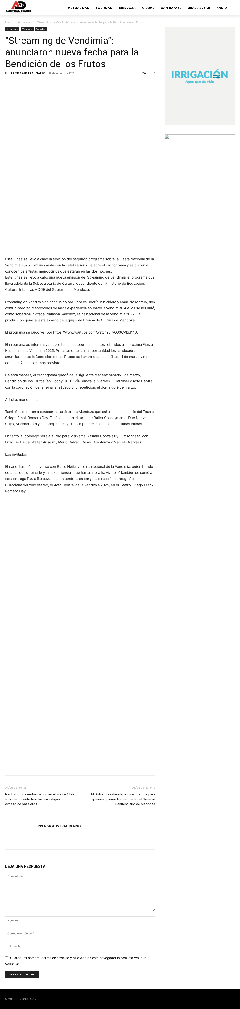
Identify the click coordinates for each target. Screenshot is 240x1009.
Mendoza (27, 29)
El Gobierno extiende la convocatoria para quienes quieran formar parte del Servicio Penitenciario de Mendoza (123, 799)
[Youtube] (232, 999)
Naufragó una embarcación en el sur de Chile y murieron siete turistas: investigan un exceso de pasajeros (40, 799)
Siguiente (149, 508)
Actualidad (24, 22)
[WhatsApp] (42, 83)
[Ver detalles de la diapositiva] (80, 538)
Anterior (11, 508)
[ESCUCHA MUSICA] (80, 228)
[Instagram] (216, 999)
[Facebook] (10, 83)
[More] (53, 83)
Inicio (8, 22)
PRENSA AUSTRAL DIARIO (28, 73)
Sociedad (40, 29)
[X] (20, 83)
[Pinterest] (31, 83)
